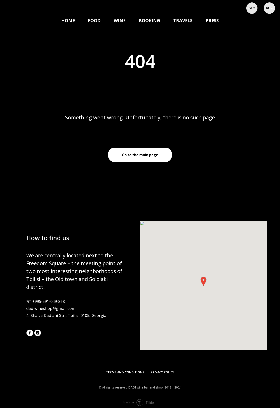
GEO (251, 8)
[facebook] (29, 333)
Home (68, 20)
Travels (182, 20)
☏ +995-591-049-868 (45, 301)
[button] (203, 281)
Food (94, 20)
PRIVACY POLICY (162, 372)
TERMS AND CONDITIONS (125, 372)
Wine (120, 20)
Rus (269, 8)
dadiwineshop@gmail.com (50, 308)
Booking (149, 20)
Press (212, 20)
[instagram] (37, 333)
